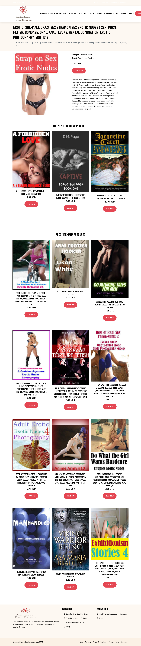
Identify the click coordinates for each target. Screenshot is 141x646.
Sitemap (124, 642)
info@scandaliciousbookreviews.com (114, 3)
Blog (123, 13)
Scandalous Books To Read (81, 13)
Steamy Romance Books (107, 13)
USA (98, 3)
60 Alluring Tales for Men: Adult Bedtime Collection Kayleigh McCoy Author (110, 304)
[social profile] (23, 3)
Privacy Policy (114, 642)
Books (84, 54)
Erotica (90, 54)
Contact (88, 642)
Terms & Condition (99, 642)
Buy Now (79, 71)
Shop (131, 13)
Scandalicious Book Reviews (53, 13)
